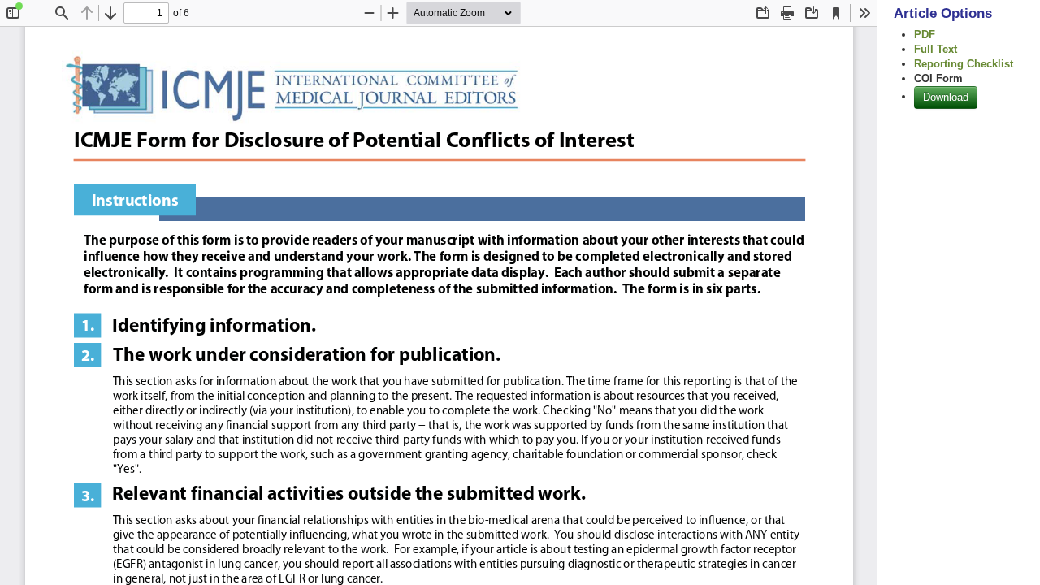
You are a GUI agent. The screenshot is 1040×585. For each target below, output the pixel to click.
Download (945, 97)
